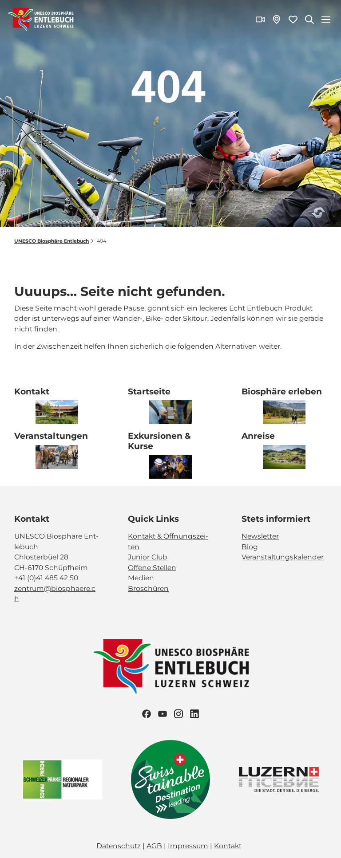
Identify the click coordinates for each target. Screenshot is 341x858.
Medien (141, 578)
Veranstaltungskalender (283, 557)
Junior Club (147, 557)
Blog (250, 547)
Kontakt (228, 846)
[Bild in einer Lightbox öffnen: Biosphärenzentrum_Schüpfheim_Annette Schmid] (57, 412)
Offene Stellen (152, 567)
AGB (154, 846)
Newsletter (260, 536)
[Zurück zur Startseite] (41, 19)
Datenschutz (118, 846)
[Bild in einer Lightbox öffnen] (170, 667)
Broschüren (148, 588)
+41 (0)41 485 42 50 (46, 578)
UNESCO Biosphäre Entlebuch (51, 241)
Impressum (188, 846)
